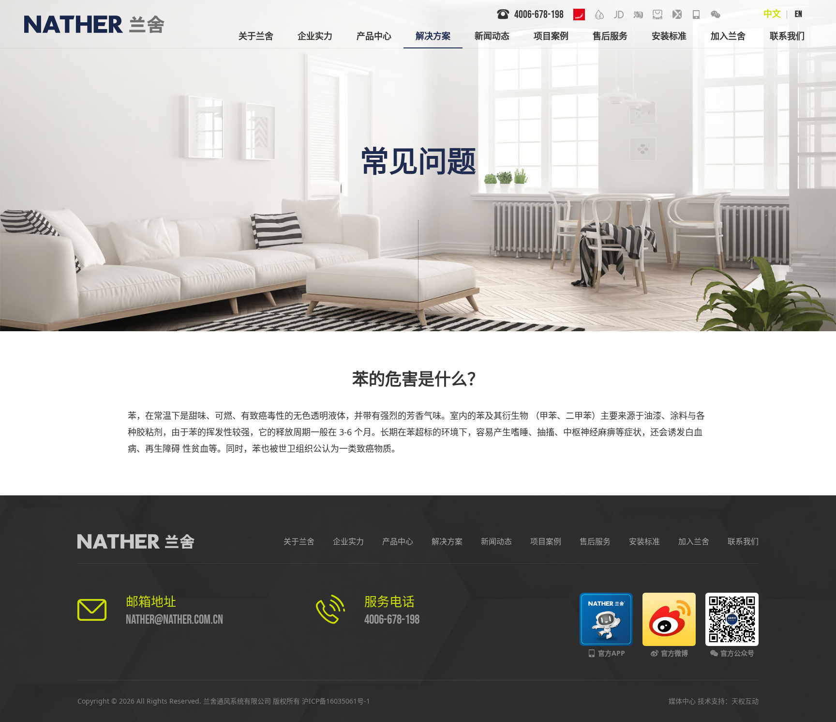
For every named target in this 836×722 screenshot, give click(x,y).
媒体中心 (682, 701)
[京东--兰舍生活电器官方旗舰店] (619, 14)
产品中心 (397, 541)
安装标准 (644, 541)
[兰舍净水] (599, 14)
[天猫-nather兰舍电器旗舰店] (657, 14)
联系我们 (743, 541)
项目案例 (545, 541)
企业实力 (348, 541)
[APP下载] (696, 14)
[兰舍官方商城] (677, 14)
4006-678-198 (391, 620)
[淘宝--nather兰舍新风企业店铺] (638, 14)
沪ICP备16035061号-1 (336, 701)
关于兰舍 (299, 541)
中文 (772, 14)
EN (798, 14)
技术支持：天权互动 (728, 701)
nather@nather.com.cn (174, 620)
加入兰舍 (693, 541)
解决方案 (447, 541)
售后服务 (595, 541)
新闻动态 (496, 541)
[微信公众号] (715, 14)
